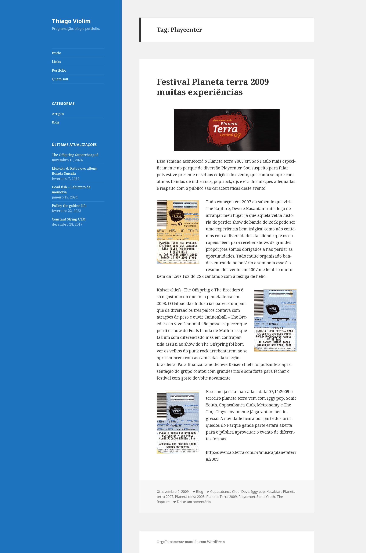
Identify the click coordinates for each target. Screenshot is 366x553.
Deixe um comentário (194, 501)
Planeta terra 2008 (190, 496)
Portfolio (59, 70)
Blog (55, 122)
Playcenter (246, 496)
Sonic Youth (265, 496)
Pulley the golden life (69, 205)
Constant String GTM (69, 219)
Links (56, 61)
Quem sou (60, 79)
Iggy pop (258, 491)
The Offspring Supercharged (75, 154)
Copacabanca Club (225, 491)
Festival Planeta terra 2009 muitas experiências (213, 86)
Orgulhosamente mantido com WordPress (191, 541)
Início (56, 53)
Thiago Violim (71, 21)
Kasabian (273, 491)
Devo (245, 491)
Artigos (58, 113)
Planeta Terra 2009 (221, 496)
